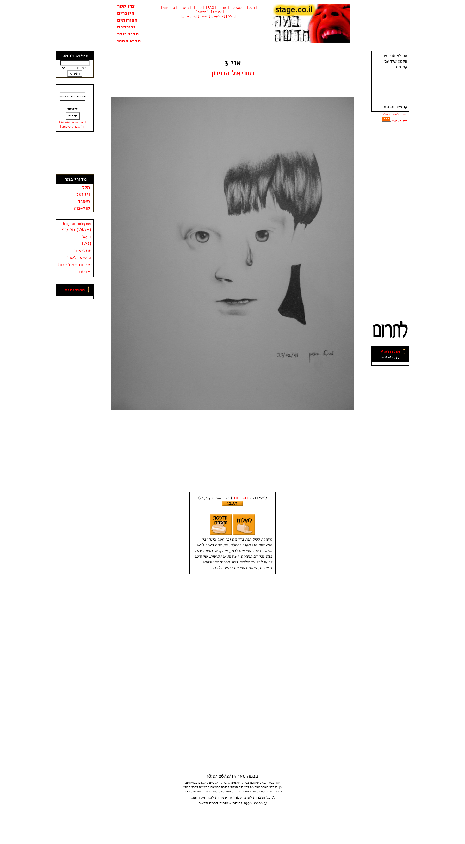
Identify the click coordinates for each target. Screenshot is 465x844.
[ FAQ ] (211, 7)
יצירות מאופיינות (75, 264)
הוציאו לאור (79, 257)
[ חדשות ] (201, 12)
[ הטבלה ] (237, 7)
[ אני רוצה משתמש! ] (72, 122)
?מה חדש (390, 351)
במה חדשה (207, 803)
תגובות (241, 497)
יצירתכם (126, 26)
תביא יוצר (128, 33)
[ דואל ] (251, 7)
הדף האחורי (399, 121)
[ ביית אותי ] (169, 7)
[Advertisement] (75, 153)
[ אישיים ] (217, 12)
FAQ (86, 243)
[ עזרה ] (198, 7)
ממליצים (82, 250)
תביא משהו (129, 40)
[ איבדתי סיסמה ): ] (72, 126)
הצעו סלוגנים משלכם (394, 114)
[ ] (189, 16)
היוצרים (125, 12)
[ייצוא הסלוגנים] (386, 121)
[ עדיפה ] (185, 7)
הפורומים (127, 19)
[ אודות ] (223, 7)
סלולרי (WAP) (76, 229)
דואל (86, 236)
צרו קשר (126, 6)
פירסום (84, 271)
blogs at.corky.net (77, 224)
